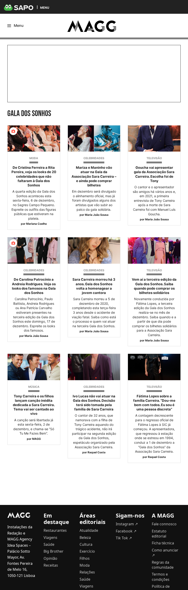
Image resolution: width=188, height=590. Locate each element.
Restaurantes (55, 530)
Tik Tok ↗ (124, 537)
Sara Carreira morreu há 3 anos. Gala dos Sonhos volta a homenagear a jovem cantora (93, 286)
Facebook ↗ (126, 531)
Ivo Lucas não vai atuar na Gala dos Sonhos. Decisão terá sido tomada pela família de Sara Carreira (94, 403)
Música (33, 386)
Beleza (85, 537)
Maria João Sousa (96, 214)
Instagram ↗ (127, 523)
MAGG (36, 438)
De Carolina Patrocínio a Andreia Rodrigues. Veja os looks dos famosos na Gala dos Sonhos (34, 286)
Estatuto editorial (159, 534)
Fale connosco (164, 523)
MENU (44, 7)
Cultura (86, 544)
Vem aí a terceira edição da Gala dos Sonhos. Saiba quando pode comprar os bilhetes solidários (154, 286)
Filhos (85, 558)
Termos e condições (160, 577)
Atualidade (89, 530)
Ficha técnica (163, 543)
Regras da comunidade (163, 565)
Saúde (49, 544)
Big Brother (54, 551)
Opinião (50, 558)
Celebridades (93, 158)
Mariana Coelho (36, 223)
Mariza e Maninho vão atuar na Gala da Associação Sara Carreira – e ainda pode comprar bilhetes (94, 176)
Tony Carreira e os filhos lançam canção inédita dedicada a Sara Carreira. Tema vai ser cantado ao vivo (34, 405)
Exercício (87, 551)
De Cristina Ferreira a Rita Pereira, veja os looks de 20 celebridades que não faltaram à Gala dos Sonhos (33, 176)
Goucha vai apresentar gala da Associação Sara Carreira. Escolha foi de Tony (154, 174)
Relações (87, 572)
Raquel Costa (96, 452)
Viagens (50, 537)
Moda (33, 158)
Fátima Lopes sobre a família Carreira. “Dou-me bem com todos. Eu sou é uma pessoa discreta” (154, 403)
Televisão (154, 158)
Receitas (51, 565)
